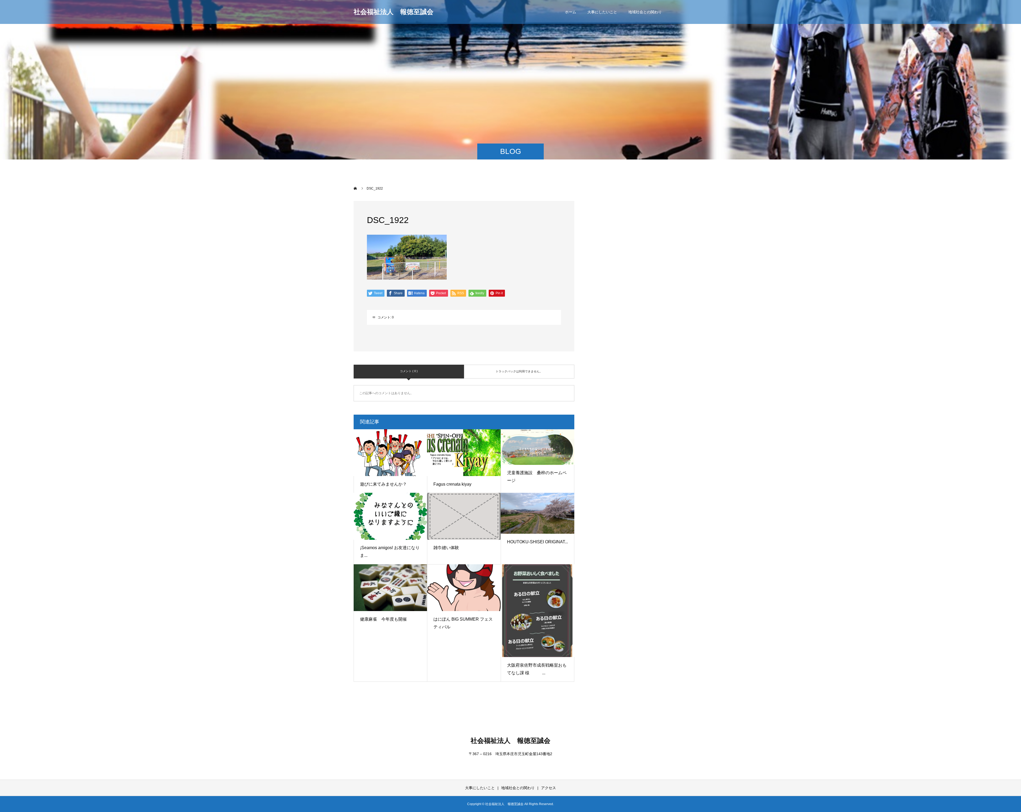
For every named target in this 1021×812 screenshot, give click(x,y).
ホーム (570, 12)
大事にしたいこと (602, 12)
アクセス (548, 788)
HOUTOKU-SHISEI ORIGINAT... (537, 542)
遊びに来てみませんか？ (383, 484)
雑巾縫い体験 (446, 547)
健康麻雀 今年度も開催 (383, 619)
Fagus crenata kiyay (452, 484)
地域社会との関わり (645, 12)
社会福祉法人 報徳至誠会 (393, 11)
